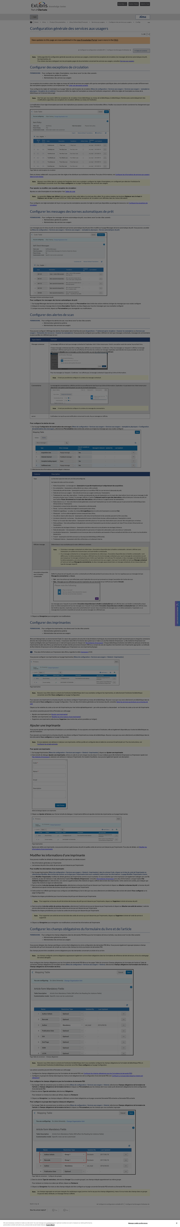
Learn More (50, 1225)
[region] (90, 1223)
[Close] (176, 1223)
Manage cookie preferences (138, 1223)
